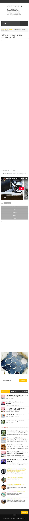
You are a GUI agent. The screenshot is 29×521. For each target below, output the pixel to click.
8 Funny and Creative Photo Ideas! (14, 477)
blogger (23, 380)
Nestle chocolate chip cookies (15, 445)
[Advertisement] (14, 105)
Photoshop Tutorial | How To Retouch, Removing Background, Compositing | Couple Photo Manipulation (16, 470)
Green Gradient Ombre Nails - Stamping (16, 491)
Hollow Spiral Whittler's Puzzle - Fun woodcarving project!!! (15, 485)
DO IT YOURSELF (14, 6)
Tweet (15, 206)
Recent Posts (14, 391)
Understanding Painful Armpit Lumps (15, 415)
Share (15, 209)
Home (2, 29)
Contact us (25, 512)
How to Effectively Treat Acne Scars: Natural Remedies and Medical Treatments (17, 396)
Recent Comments (24, 391)
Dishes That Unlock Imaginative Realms (15, 421)
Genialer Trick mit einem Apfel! (14, 499)
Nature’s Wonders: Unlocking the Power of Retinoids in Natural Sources (16, 409)
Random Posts (5, 391)
